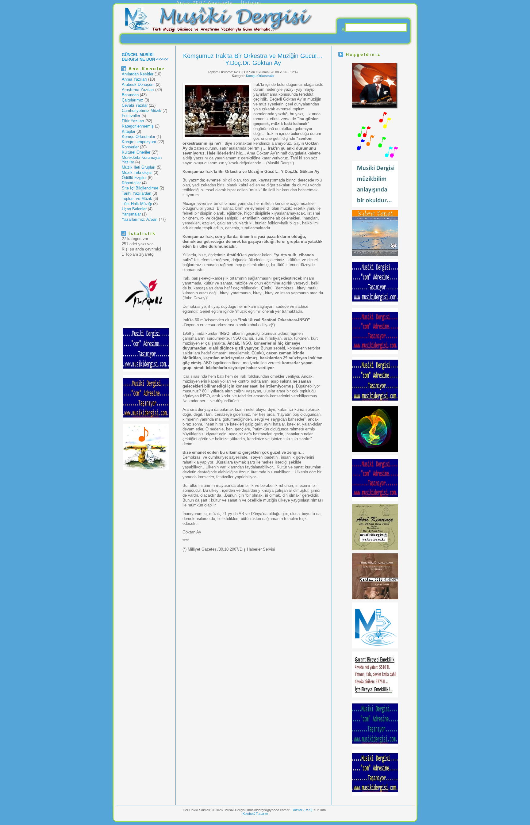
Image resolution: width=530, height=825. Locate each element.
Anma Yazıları (134, 79)
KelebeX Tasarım (255, 813)
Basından (130, 95)
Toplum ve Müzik (137, 198)
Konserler (130, 147)
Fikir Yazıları (133, 121)
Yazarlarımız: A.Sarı (140, 219)
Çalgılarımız (132, 100)
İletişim (251, 2)
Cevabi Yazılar (135, 105)
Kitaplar (128, 131)
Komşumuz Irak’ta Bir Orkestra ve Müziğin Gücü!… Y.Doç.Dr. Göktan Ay (253, 59)
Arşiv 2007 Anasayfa (204, 2)
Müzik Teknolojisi (137, 172)
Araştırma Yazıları (138, 89)
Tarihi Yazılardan (136, 193)
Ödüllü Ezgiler (134, 177)
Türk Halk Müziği (137, 203)
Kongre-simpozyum (139, 141)
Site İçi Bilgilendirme (140, 188)
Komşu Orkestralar (138, 136)
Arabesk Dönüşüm (138, 84)
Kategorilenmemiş (138, 126)
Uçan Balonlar (134, 209)
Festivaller (131, 115)
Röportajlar (131, 183)
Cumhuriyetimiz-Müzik (141, 110)
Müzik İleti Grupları (139, 167)
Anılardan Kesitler (137, 74)
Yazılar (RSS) (302, 810)
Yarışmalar (131, 214)
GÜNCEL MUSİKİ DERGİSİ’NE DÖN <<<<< (145, 57)
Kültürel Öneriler (136, 152)
